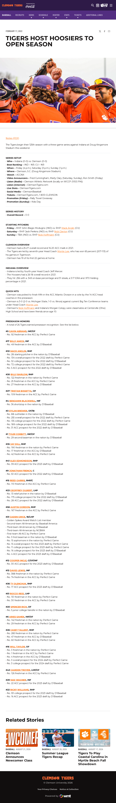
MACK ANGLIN (18, 351)
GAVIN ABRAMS (18, 331)
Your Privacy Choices (47, 789)
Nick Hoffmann (46, 234)
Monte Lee (63, 251)
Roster (56, 15)
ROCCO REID (17, 593)
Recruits (20, 15)
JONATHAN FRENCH (20, 470)
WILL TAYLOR (17, 646)
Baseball (10, 749)
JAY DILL (15, 444)
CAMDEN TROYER (20, 670)
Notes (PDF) (12, 138)
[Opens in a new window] (104, 5)
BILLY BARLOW (19, 374)
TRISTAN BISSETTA (21, 391)
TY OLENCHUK (18, 583)
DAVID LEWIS (17, 570)
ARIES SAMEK (16, 616)
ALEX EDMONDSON (21, 460)
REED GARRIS (17, 480)
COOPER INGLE (18, 560)
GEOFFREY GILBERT (21, 490)
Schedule (97, 5)
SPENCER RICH (19, 606)
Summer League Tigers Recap (55, 755)
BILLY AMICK (17, 341)
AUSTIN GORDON (20, 507)
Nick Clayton (61, 231)
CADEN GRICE (17, 517)
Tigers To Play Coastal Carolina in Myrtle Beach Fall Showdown (93, 758)
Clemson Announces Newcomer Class (19, 756)
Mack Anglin (67, 228)
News (31, 15)
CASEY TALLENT (19, 630)
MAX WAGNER (18, 680)
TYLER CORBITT (17, 434)
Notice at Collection (69, 789)
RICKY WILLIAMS (19, 689)
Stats (66, 15)
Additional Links (94, 15)
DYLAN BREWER (18, 410)
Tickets (77, 15)
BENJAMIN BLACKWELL (22, 401)
